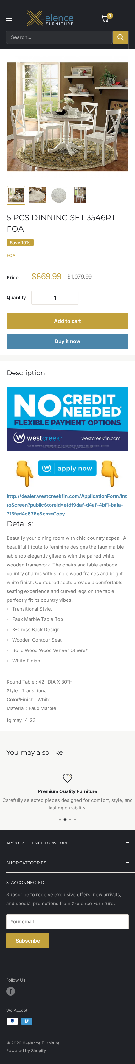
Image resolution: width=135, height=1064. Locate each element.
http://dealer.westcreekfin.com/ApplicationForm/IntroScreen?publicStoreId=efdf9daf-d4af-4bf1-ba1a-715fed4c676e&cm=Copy (67, 505)
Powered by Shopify (26, 1050)
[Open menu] (9, 18)
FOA (11, 255)
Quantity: (17, 298)
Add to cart (67, 321)
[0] (105, 18)
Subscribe (28, 940)
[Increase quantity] (71, 297)
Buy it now (67, 341)
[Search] (120, 37)
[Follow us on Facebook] (10, 991)
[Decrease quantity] (38, 297)
